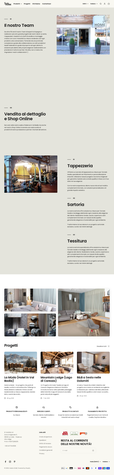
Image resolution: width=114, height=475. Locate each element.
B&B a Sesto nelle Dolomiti (89, 379)
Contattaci (46, 4)
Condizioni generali (45, 450)
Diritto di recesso (45, 443)
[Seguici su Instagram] (10, 461)
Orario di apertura (45, 437)
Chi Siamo (36, 4)
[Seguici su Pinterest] (14, 461)
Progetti (27, 4)
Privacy (41, 454)
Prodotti (17, 4)
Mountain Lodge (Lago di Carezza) (56, 379)
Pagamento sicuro (45, 447)
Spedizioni (42, 440)
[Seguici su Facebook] (5, 461)
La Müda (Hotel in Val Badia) (19, 379)
